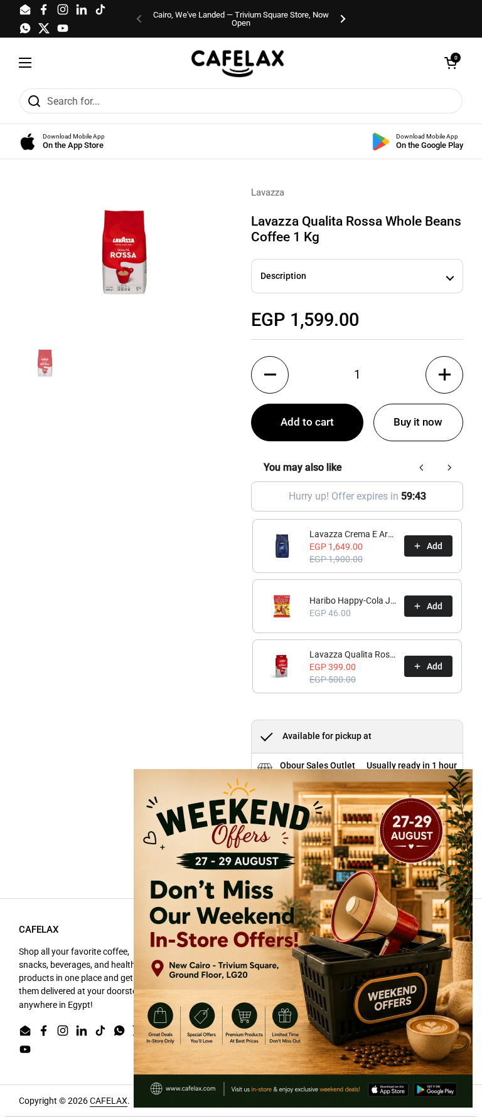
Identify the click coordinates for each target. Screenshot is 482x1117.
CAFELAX (108, 1101)
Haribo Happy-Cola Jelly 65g (353, 600)
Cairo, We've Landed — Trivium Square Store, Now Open (241, 19)
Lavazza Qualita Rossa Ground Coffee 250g (353, 654)
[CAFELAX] (238, 62)
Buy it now (418, 422)
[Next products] (449, 467)
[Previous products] (422, 467)
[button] (450, 62)
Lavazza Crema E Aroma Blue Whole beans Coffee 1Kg (353, 534)
